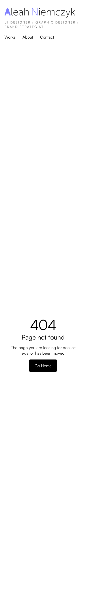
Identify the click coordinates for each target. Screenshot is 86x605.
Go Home (43, 365)
